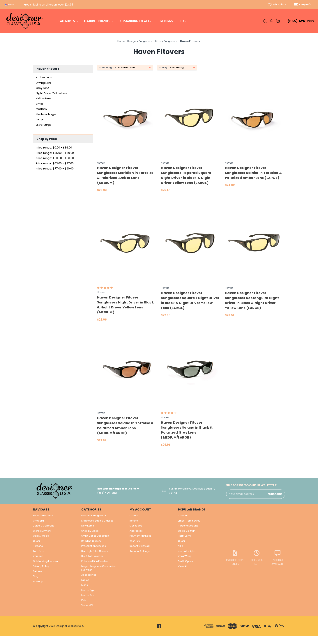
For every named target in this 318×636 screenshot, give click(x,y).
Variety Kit (87, 605)
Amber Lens (44, 77)
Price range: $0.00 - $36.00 (54, 147)
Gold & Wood (41, 536)
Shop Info (304, 4)
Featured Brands (96, 21)
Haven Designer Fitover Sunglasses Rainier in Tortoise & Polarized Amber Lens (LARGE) (253, 172)
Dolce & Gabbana (43, 525)
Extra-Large (44, 125)
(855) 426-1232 (300, 21)
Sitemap (38, 581)
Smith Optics (185, 561)
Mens (84, 585)
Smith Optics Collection (95, 536)
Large (39, 119)
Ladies (85, 580)
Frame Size (88, 595)
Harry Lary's (185, 536)
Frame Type (88, 590)
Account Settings (140, 551)
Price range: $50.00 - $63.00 (55, 158)
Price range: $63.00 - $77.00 (55, 163)
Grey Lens (42, 88)
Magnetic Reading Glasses (97, 520)
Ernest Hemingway (189, 520)
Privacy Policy (41, 566)
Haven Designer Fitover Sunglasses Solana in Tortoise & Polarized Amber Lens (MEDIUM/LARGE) (125, 425)
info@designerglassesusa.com (118, 488)
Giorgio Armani (42, 531)
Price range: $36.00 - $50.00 (55, 153)
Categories (67, 21)
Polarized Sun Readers (95, 561)
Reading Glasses (91, 541)
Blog (182, 21)
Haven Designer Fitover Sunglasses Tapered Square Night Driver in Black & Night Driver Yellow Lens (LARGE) (186, 175)
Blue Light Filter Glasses (95, 551)
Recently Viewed (140, 546)
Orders (134, 515)
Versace (38, 556)
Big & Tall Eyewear (92, 556)
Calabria (183, 515)
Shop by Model (90, 531)
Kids (83, 600)
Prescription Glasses (93, 546)
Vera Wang (185, 556)
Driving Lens (44, 83)
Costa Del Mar (186, 531)
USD (11, 4)
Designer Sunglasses (94, 515)
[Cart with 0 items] (278, 21)
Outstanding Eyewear (135, 21)
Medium (41, 109)
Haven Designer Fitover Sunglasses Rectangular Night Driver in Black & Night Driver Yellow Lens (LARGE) (252, 300)
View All (182, 566)
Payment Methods (140, 536)
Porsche (38, 546)
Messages (136, 525)
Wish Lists (279, 4)
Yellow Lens (43, 98)
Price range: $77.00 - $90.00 (55, 168)
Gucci (36, 541)
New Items (87, 525)
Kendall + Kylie (186, 551)
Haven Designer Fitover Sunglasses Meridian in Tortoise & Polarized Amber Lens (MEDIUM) (125, 175)
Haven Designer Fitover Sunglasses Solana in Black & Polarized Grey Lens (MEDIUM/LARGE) (187, 430)
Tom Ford (38, 551)
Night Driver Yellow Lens (52, 93)
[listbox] (183, 67)
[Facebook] (159, 626)
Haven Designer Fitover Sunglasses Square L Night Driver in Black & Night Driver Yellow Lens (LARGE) (190, 300)
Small (39, 104)
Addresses (136, 531)
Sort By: (163, 67)
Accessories (88, 575)
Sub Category (107, 67)
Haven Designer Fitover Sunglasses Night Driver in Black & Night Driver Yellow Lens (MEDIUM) (125, 305)
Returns (166, 21)
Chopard (38, 520)
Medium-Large (46, 114)
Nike (180, 546)
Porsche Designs (188, 525)
